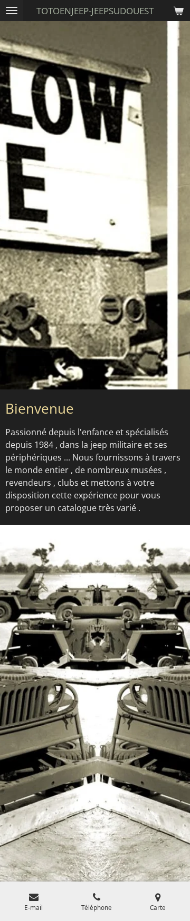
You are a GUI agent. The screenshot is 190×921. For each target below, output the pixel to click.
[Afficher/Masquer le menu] (11, 10)
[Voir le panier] (178, 10)
